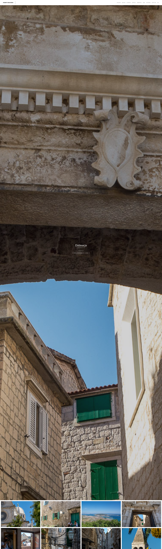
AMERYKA (139, 2)
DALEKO (119, 2)
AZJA (144, 2)
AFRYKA (134, 2)
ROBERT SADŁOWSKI (8, 2)
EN (158, 2)
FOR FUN (154, 2)
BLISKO (123, 2)
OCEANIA (148, 2)
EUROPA (129, 2)
